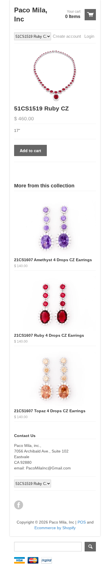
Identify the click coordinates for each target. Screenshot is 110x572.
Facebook (18, 504)
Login (89, 36)
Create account (67, 36)
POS (82, 522)
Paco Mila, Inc (30, 14)
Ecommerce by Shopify (55, 528)
